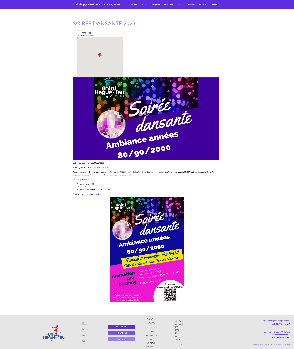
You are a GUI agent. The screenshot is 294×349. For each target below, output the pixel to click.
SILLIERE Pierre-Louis (284, 344)
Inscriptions (155, 4)
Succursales (178, 345)
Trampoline (178, 336)
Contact (214, 4)
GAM (176, 330)
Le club (134, 4)
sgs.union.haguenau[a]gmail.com (276, 320)
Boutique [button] (202, 4)
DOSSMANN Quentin (270, 344)
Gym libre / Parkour (182, 342)
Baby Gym (178, 321)
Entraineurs (168, 4)
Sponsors (191, 4)
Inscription (121, 327)
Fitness (177, 339)
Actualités (180, 4)
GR (175, 333)
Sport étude (179, 324)
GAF (176, 327)
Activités (143, 4)
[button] (99, 55)
